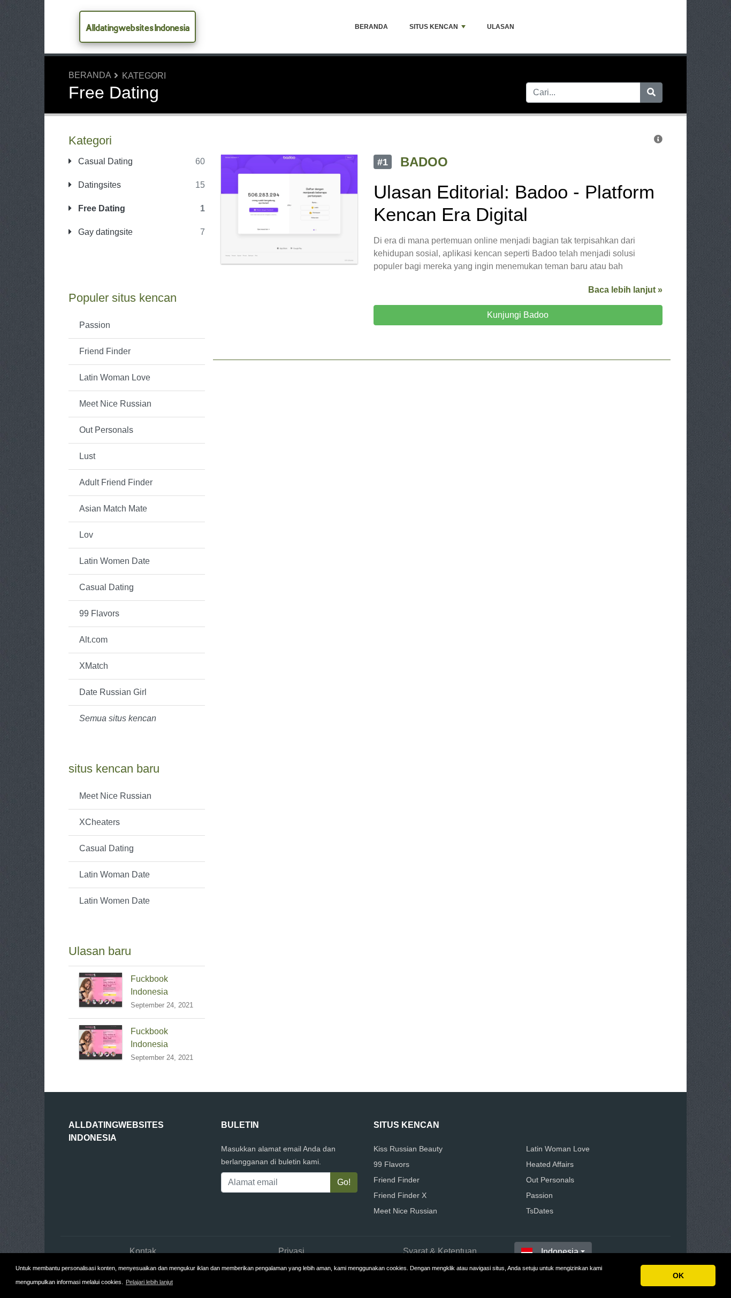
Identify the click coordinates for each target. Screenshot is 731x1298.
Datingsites (98, 184)
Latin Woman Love (114, 377)
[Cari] (651, 92)
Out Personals (106, 429)
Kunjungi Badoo (518, 314)
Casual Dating (104, 161)
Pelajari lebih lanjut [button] (149, 1282)
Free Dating (100, 208)
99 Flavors (99, 613)
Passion (94, 325)
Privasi (291, 1251)
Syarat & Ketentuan (440, 1251)
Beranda (371, 26)
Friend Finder (105, 351)
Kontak (143, 1251)
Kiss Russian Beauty (408, 1148)
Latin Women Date (114, 561)
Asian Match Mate (113, 508)
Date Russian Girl (113, 692)
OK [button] (678, 1275)
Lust (87, 456)
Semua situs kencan (117, 718)
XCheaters (99, 822)
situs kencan (433, 26)
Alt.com (93, 639)
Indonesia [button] (559, 1251)
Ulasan (500, 26)
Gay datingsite (104, 231)
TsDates (539, 1211)
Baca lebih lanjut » (625, 289)
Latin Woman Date (114, 874)
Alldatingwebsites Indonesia (137, 27)
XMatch (93, 665)
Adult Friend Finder (116, 482)
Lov (86, 534)
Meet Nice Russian (115, 403)
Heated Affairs (550, 1164)
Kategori (144, 75)
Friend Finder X (400, 1195)
